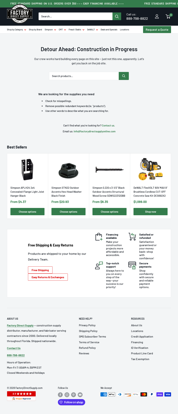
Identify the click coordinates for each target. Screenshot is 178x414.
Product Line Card (142, 353)
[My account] (157, 16)
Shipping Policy (88, 330)
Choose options (27, 211)
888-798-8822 (137, 16)
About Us (136, 325)
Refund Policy (87, 347)
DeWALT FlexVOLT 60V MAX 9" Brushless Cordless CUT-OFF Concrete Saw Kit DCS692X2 (150, 191)
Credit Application (142, 336)
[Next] (171, 186)
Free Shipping (40, 270)
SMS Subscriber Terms (92, 336)
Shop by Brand (35, 29)
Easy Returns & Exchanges (48, 277)
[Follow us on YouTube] (80, 394)
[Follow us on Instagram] (66, 394)
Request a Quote (157, 29)
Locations (124, 29)
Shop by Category (15, 29)
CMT (61, 29)
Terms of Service (89, 342)
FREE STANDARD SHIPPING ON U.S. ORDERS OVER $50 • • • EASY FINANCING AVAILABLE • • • (66, 3)
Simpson (49, 29)
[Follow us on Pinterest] (73, 394)
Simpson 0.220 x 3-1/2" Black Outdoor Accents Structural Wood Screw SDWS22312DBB (108, 191)
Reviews (84, 353)
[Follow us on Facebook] (60, 394)
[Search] (116, 16)
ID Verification (139, 347)
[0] (168, 16)
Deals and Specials (109, 29)
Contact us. (108, 125)
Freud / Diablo (75, 29)
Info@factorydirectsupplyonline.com (94, 131)
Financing (137, 342)
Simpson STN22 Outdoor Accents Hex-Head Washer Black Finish (66, 191)
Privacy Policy (87, 325)
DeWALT (91, 29)
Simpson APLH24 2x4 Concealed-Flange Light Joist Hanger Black (27, 191)
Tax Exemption (140, 359)
